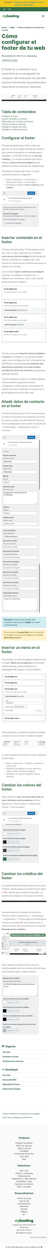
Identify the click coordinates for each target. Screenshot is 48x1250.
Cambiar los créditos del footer (14, 129)
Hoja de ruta (24, 1201)
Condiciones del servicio (24, 1154)
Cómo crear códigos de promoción (16, 1117)
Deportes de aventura (24, 1184)
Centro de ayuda (24, 1198)
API (24, 1214)
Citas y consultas (24, 1187)
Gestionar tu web (10, 1057)
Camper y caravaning (24, 1173)
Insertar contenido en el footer (14, 119)
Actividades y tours (24, 1181)
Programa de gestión (24, 1143)
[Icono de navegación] (43, 16)
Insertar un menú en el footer (14, 124)
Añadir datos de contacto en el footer (17, 121)
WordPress (24, 1206)
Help (12, 27)
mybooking (32, 56)
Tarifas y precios (24, 1148)
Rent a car (24, 1171)
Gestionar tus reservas (13, 1061)
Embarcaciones (24, 1176)
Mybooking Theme (11, 1084)
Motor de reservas (24, 1146)
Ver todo (6, 1052)
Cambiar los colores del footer (14, 127)
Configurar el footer (10, 116)
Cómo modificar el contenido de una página (21, 1114)
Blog (24, 1159)
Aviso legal (24, 1156)
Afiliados (24, 1212)
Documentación (24, 1204)
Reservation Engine (12, 1089)
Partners (24, 1209)
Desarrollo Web (9, 1080)
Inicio (4, 27)
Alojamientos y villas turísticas (24, 1179)
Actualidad (24, 1151)
